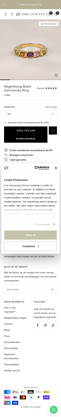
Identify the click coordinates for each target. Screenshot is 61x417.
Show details (42, 224)
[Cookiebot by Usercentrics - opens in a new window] (36, 168)
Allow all (30, 235)
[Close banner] (56, 168)
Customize (28, 246)
